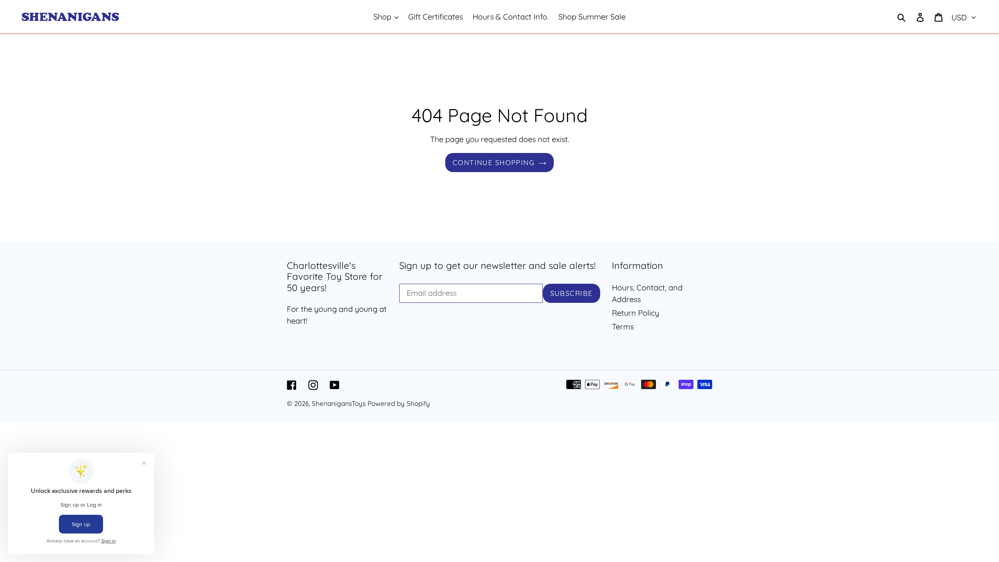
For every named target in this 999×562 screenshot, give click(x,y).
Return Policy (635, 313)
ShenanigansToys (339, 403)
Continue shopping (494, 162)
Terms (623, 326)
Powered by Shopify (399, 403)
